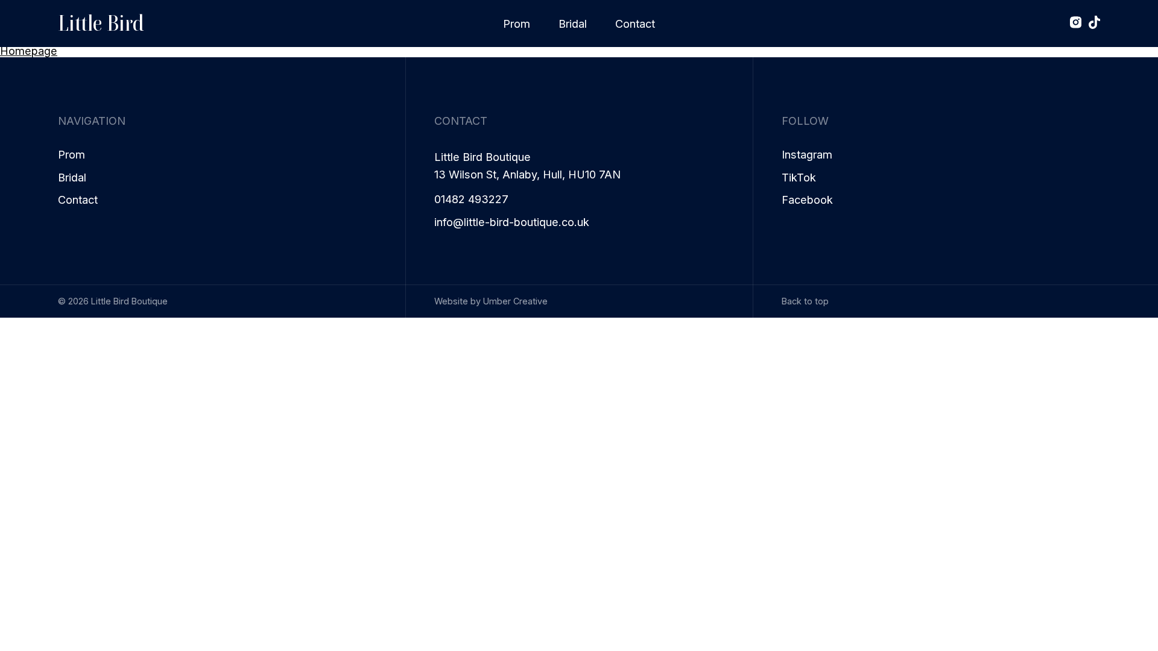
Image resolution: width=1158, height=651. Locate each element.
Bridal (572, 23)
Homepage (28, 50)
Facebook (807, 199)
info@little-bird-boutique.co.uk (511, 222)
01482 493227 (471, 199)
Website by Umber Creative (491, 301)
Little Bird (101, 23)
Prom (516, 23)
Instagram (807, 154)
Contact (635, 23)
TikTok (799, 177)
